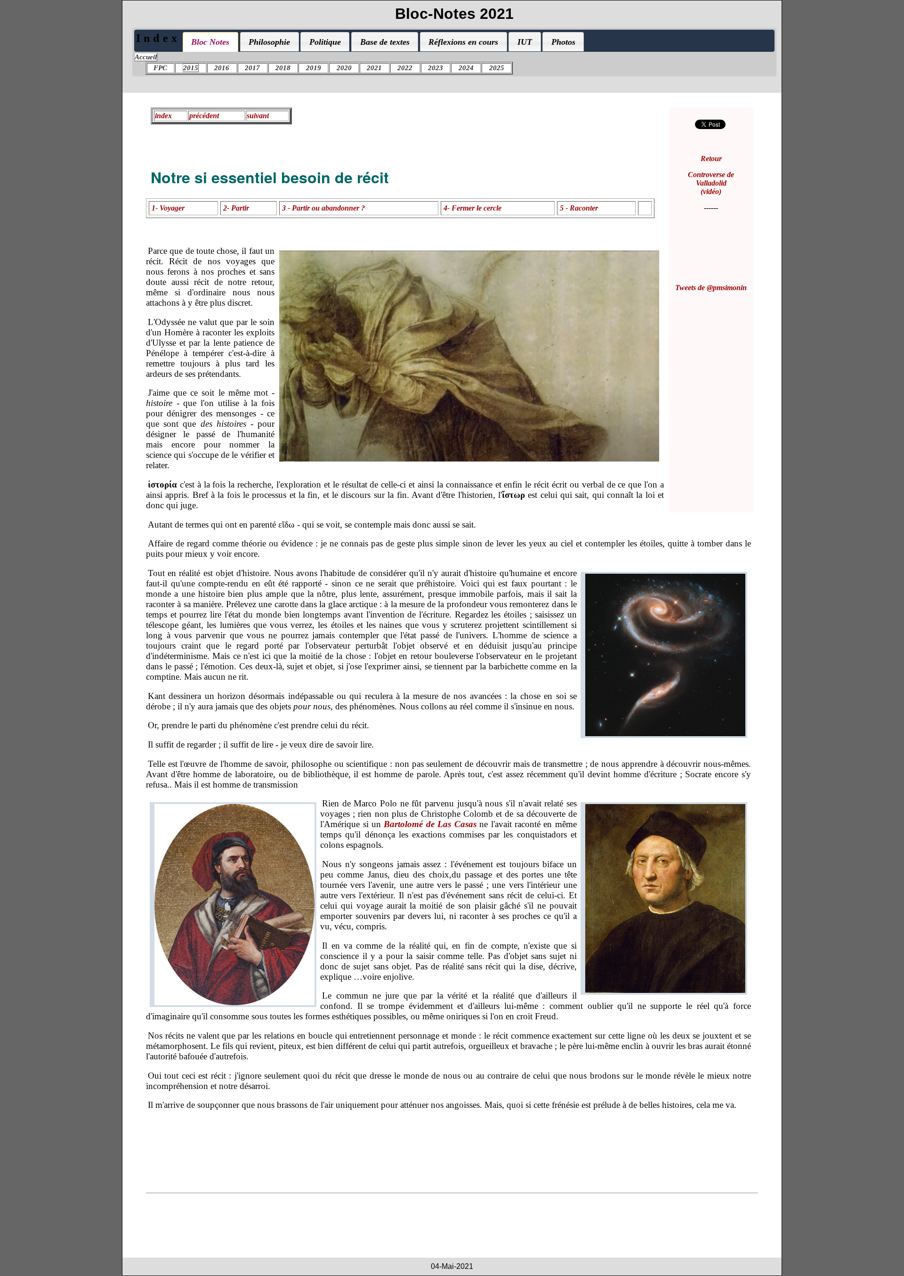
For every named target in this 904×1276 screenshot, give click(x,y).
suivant (258, 116)
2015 (190, 68)
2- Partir (236, 208)
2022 (404, 68)
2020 (344, 68)
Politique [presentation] (325, 42)
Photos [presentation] (563, 42)
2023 (435, 68)
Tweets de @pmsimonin (711, 288)
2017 (252, 68)
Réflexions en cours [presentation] (463, 42)
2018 (283, 68)
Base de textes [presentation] (385, 42)
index (163, 116)
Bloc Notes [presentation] (210, 42)
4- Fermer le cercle (472, 208)
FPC (160, 68)
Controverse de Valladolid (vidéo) (711, 183)
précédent (204, 116)
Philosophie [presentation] (269, 42)
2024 (466, 68)
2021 (374, 68)
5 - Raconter (579, 208)
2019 (313, 68)
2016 (221, 68)
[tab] (210, 42)
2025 (496, 68)
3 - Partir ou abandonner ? (323, 208)
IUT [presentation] (524, 42)
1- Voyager (168, 208)
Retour (711, 158)
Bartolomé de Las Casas (430, 824)
